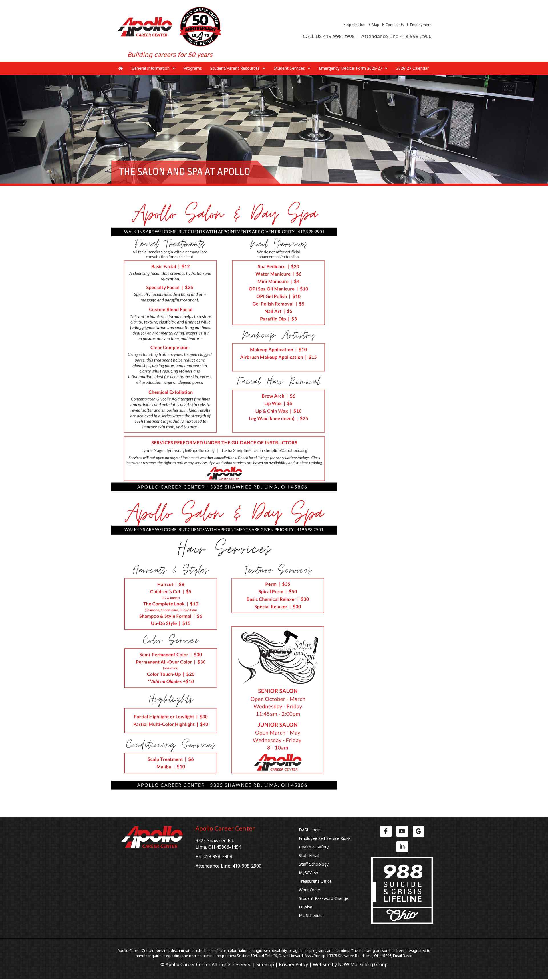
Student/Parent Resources (235, 68)
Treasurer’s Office (315, 881)
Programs (193, 68)
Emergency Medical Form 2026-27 (350, 68)
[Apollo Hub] (355, 24)
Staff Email (309, 855)
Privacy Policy (293, 964)
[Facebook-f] (386, 831)
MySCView (308, 872)
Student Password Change (323, 898)
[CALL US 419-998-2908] (328, 36)
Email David (402, 955)
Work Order (309, 889)
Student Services (289, 68)
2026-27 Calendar (412, 68)
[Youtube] (402, 831)
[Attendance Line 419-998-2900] (396, 36)
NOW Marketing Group (363, 964)
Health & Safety (314, 847)
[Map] (375, 24)
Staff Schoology (314, 864)
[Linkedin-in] (402, 846)
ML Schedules (312, 915)
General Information (151, 68)
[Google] (418, 831)
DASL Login (310, 829)
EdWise (305, 907)
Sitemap (265, 964)
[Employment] (420, 24)
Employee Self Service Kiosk (324, 838)
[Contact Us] (393, 24)
